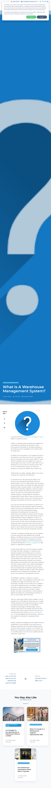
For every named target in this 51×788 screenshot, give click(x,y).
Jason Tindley (7, 396)
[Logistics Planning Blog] (25, 678)
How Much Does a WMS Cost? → (41, 679)
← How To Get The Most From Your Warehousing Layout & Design (10, 679)
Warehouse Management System (10, 382)
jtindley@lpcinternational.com (29, 1)
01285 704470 (16, 1)
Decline (41, 17)
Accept (31, 17)
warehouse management (31, 542)
